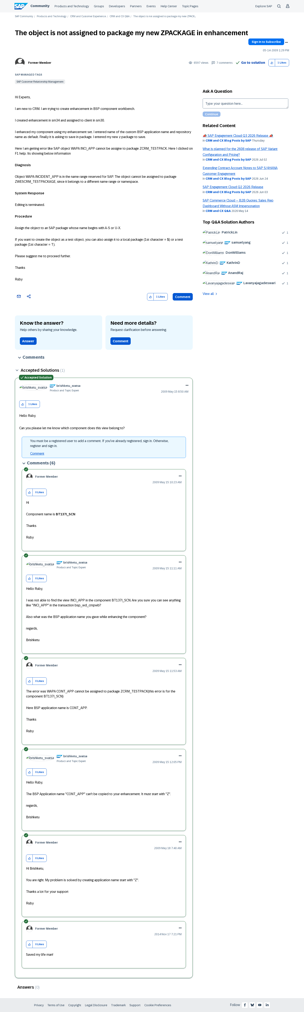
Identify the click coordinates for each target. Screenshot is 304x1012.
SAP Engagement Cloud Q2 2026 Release (233, 187)
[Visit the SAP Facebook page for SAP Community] (245, 1005)
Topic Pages (190, 6)
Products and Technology (72, 6)
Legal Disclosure (96, 1005)
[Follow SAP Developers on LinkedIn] (267, 1005)
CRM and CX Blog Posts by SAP (228, 140)
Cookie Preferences (157, 1005)
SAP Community (24, 16)
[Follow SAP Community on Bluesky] (252, 1005)
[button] (272, 62)
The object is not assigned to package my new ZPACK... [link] (164, 16)
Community (39, 6)
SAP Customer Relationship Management (40, 81)
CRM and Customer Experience (88, 16)
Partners (136, 6)
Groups (99, 6)
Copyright (74, 1005)
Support (135, 1005)
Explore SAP (263, 6)
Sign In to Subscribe (266, 41)
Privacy (39, 1005)
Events (151, 6)
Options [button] (286, 42)
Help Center (169, 6)
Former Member (39, 62)
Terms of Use (56, 1005)
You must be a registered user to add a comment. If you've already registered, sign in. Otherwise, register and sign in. (99, 443)
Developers (117, 6)
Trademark (118, 1005)
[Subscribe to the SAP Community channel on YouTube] (259, 1005)
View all (208, 294)
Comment (182, 297)
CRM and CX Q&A (119, 16)
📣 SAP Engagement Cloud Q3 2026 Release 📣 (238, 135)
